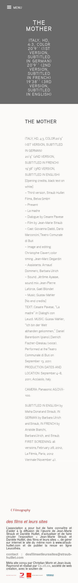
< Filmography (20, 510)
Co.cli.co (44, 565)
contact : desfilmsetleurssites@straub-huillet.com (39, 556)
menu (17, 7)
